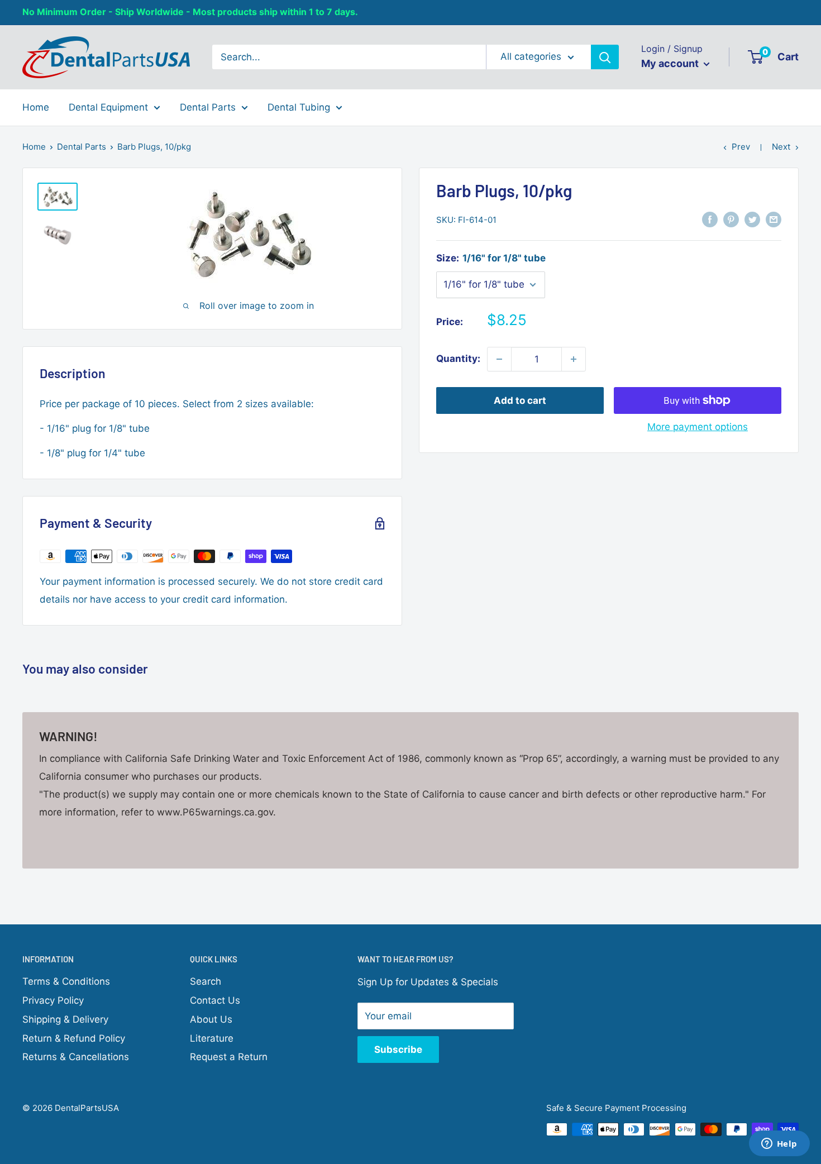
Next (781, 146)
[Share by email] (773, 219)
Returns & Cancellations (75, 1056)
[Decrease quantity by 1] (499, 359)
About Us (211, 1019)
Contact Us (215, 1000)
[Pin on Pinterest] (731, 219)
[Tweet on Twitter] (752, 219)
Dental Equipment (108, 106)
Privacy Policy (53, 1000)
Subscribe (398, 1049)
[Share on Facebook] (710, 219)
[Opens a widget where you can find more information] (779, 1144)
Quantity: (458, 358)
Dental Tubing (299, 106)
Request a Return (229, 1056)
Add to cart (520, 400)
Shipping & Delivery (65, 1019)
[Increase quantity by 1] (573, 359)
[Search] (605, 57)
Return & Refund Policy (73, 1038)
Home (35, 106)
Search (205, 981)
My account (671, 63)
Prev (741, 146)
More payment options (697, 426)
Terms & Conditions (66, 981)
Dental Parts (208, 106)
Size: (491, 258)
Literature (211, 1038)
